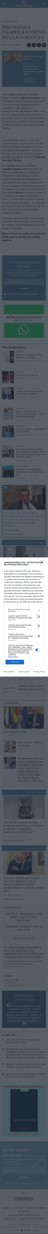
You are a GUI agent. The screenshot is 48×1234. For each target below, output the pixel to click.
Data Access (24, 671)
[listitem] (24, 610)
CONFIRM (15, 662)
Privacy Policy (39, 671)
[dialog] (24, 617)
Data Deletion (9, 671)
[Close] (42, 562)
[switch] (38, 616)
